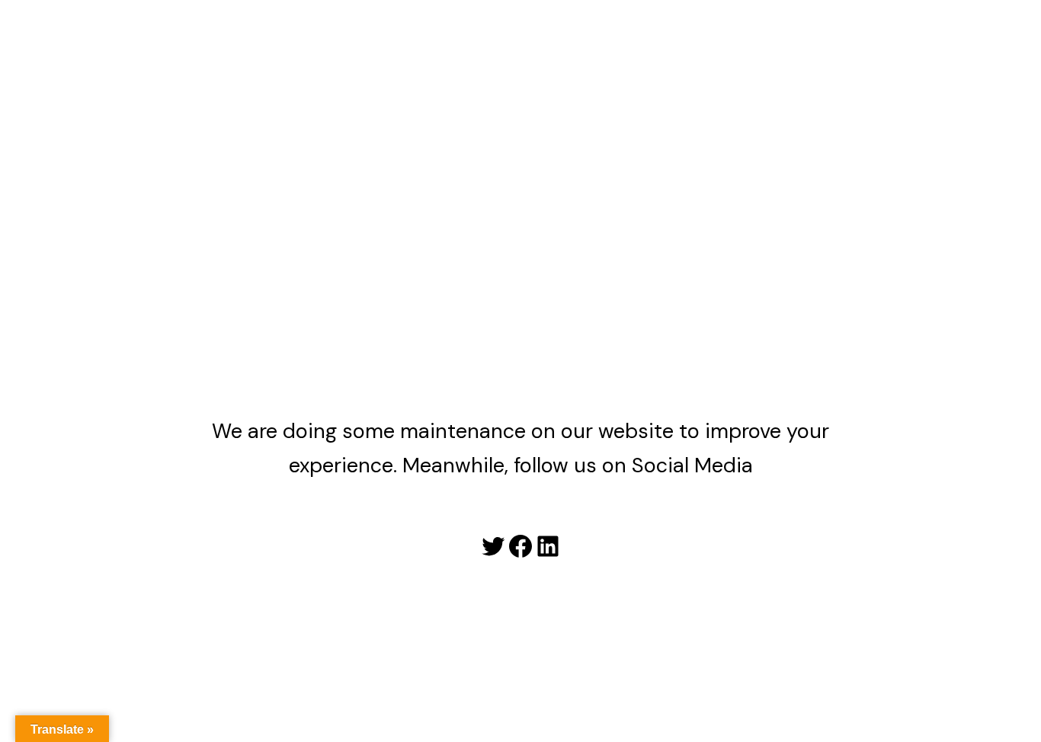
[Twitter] (493, 546)
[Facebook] (520, 546)
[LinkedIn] (548, 546)
